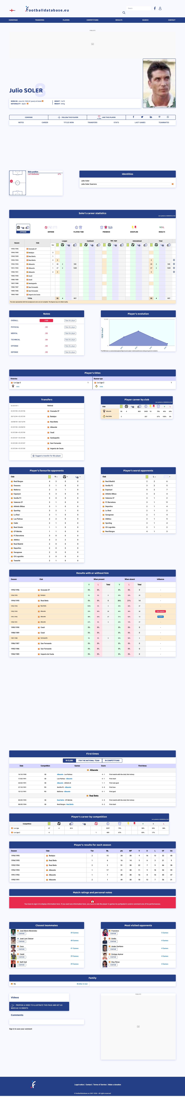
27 (57, 268)
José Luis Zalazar (27, 939)
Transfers (92, 123)
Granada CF (33, 249)
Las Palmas (18, 519)
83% (143, 832)
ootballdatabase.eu (49, 10)
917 (75, 298)
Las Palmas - (64, 779)
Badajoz (31, 252)
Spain (24, 104)
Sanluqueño (33, 283)
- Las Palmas (64, 774)
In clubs (69, 761)
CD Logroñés (19, 556)
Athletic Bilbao (19, 506)
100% (164, 416)
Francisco (115, 931)
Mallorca (17, 490)
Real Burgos (18, 481)
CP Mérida (18, 531)
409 (108, 832)
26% (153, 828)
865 (139, 411)
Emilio (113, 939)
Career (45, 123)
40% (164, 411)
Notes (21, 123)
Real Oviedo (18, 527)
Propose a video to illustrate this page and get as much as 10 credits (36, 1006)
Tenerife (17, 561)
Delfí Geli (23, 962)
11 (167, 502)
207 (146, 416)
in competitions (112, 761)
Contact (89, 1085)
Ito (15, 984)
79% (119, 828)
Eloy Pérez (115, 962)
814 (71, 828)
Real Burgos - (65, 804)
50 (121, 411)
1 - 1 (103, 783)
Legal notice (79, 1085)
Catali (22, 954)
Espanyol (17, 494)
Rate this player (70, 320)
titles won (69, 123)
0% (170, 416)
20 (57, 264)
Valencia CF (18, 502)
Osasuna (17, 486)
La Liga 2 (17, 832)
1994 (101, 387)
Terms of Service (99, 1085)
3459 (146, 411)
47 (49, 828)
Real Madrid (18, 544)
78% (158, 411)
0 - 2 (103, 804)
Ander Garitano (117, 946)
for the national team (89, 761)
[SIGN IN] (160, 8)
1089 (75, 268)
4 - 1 (103, 774)
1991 (17, 387)
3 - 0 (103, 787)
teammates (164, 123)
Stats (116, 123)
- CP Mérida (64, 800)
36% (163, 828)
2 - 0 (103, 800)
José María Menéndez (28, 931)
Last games (140, 123)
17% (153, 832)
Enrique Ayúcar (117, 954)
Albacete (32, 264)
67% (158, 416)
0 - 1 (103, 779)
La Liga (16, 828)
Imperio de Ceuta (34, 295)
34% (170, 411)
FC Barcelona (19, 536)
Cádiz (16, 523)
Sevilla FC (17, 498)
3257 (108, 828)
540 (75, 264)
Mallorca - (63, 791)
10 (150, 411)
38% (143, 828)
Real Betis (32, 256)
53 (57, 298)
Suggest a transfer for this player (48, 456)
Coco (22, 946)
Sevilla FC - (64, 787)
